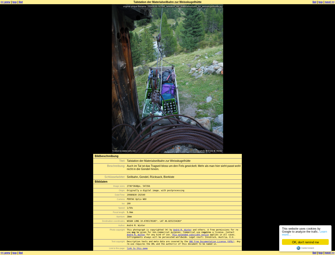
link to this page (137, 248)
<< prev (5, 2)
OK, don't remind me (305, 242)
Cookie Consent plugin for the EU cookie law (305, 248)
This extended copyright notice (190, 234)
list (21, 2)
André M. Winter (182, 230)
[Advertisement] (321, 86)
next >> (329, 2)
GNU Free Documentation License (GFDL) (211, 241)
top (14, 2)
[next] (167, 152)
